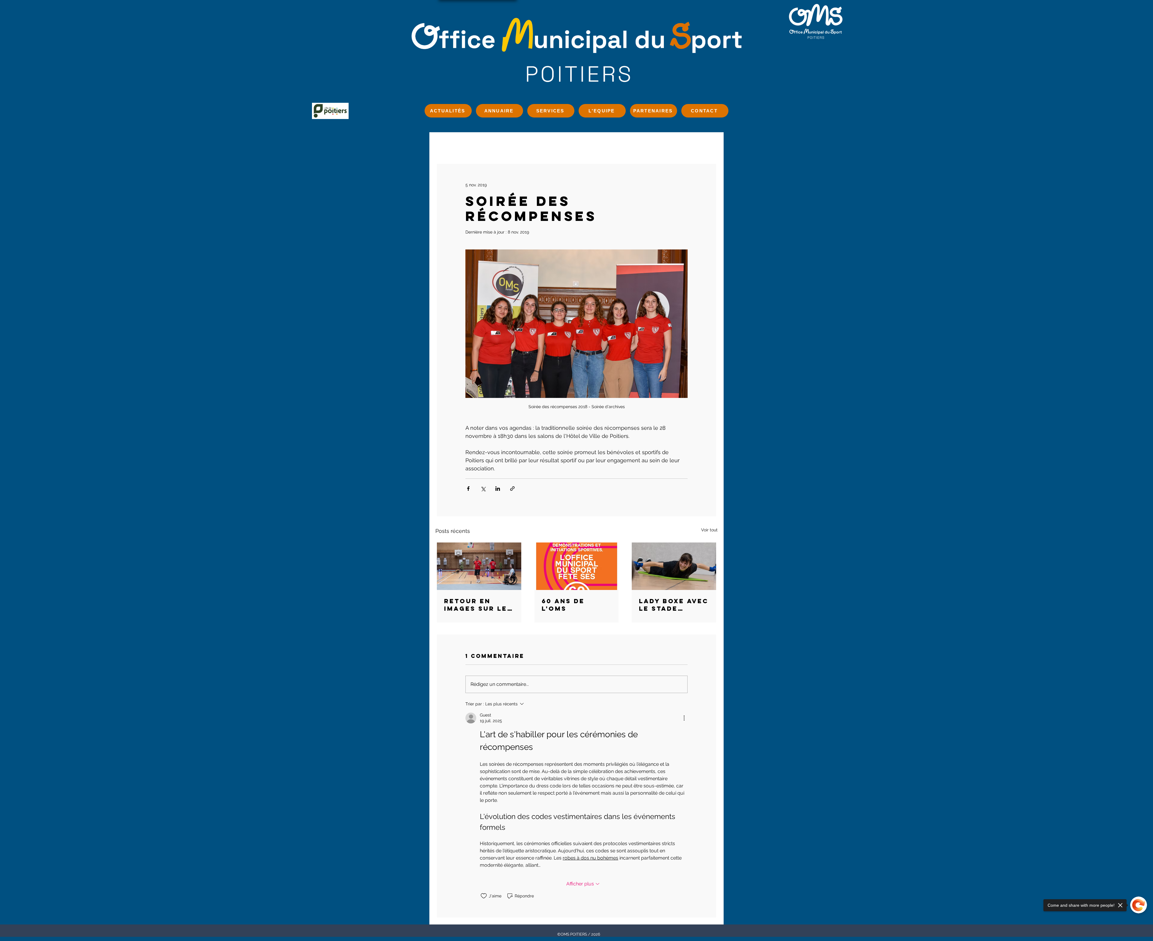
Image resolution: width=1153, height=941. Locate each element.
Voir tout (709, 529)
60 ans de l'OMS (563, 604)
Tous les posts (466, 144)
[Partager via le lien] (512, 488)
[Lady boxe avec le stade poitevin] (674, 566)
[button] (710, 144)
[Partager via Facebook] (468, 488)
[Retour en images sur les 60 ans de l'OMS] (479, 566)
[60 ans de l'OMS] (576, 566)
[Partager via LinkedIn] (498, 488)
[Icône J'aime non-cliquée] (484, 896)
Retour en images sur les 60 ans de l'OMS (478, 604)
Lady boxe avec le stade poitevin (673, 604)
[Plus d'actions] (684, 718)
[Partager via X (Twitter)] (483, 488)
